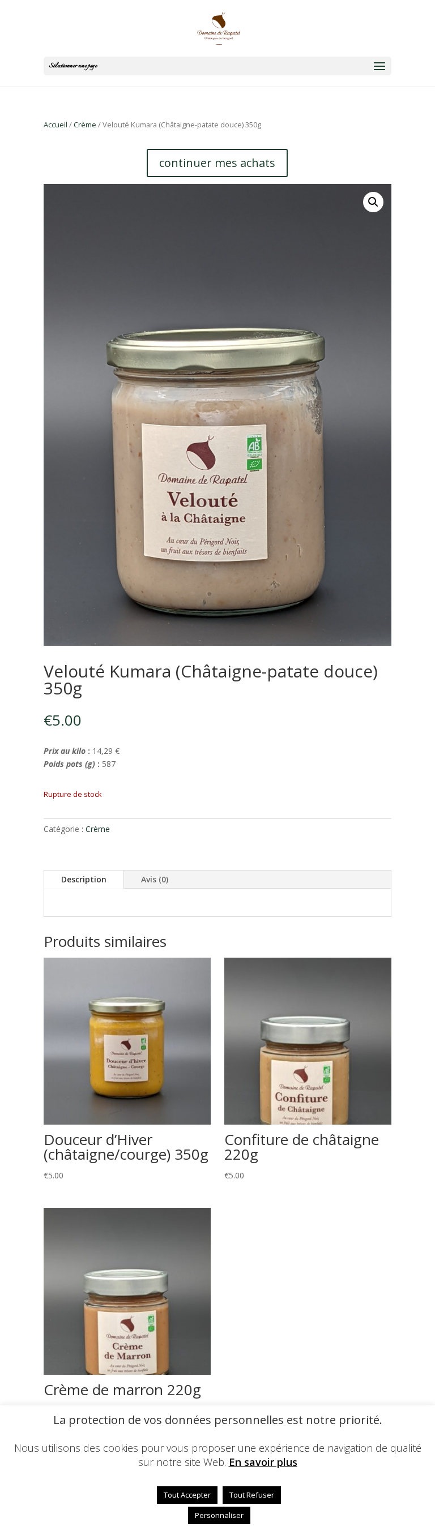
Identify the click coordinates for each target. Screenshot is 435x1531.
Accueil (55, 124)
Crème (85, 124)
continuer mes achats (217, 162)
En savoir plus (263, 1462)
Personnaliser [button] (219, 1515)
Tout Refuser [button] (251, 1495)
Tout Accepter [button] (187, 1495)
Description (83, 879)
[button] (373, 202)
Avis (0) (154, 879)
